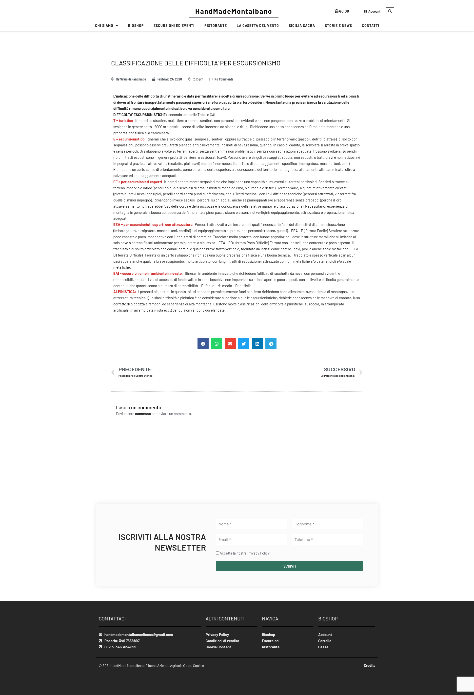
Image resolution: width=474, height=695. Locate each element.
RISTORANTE (215, 25)
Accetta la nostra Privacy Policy (245, 553)
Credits (369, 665)
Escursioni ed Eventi (174, 25)
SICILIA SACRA (302, 25)
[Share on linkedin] (257, 343)
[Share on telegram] (270, 343)
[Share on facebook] (203, 343)
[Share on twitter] (243, 343)
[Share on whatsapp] (216, 343)
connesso (143, 413)
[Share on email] (230, 343)
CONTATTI (370, 25)
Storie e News (338, 25)
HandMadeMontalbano (233, 11)
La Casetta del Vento (258, 25)
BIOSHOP (136, 25)
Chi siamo (104, 25)
